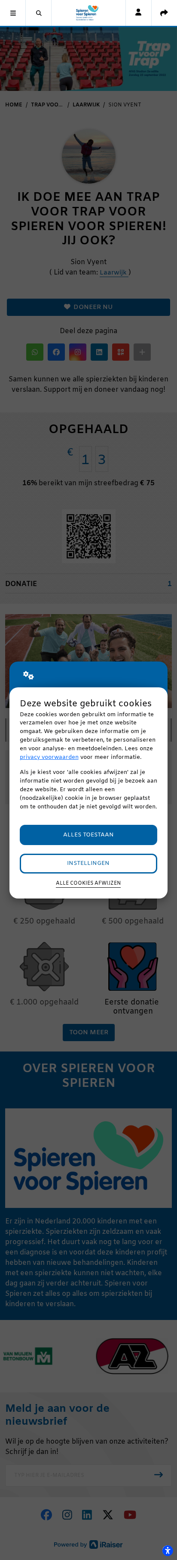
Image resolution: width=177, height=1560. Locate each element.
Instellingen (88, 863)
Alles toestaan (88, 835)
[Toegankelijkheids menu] (167, 1550)
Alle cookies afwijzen (88, 883)
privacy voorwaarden (49, 757)
